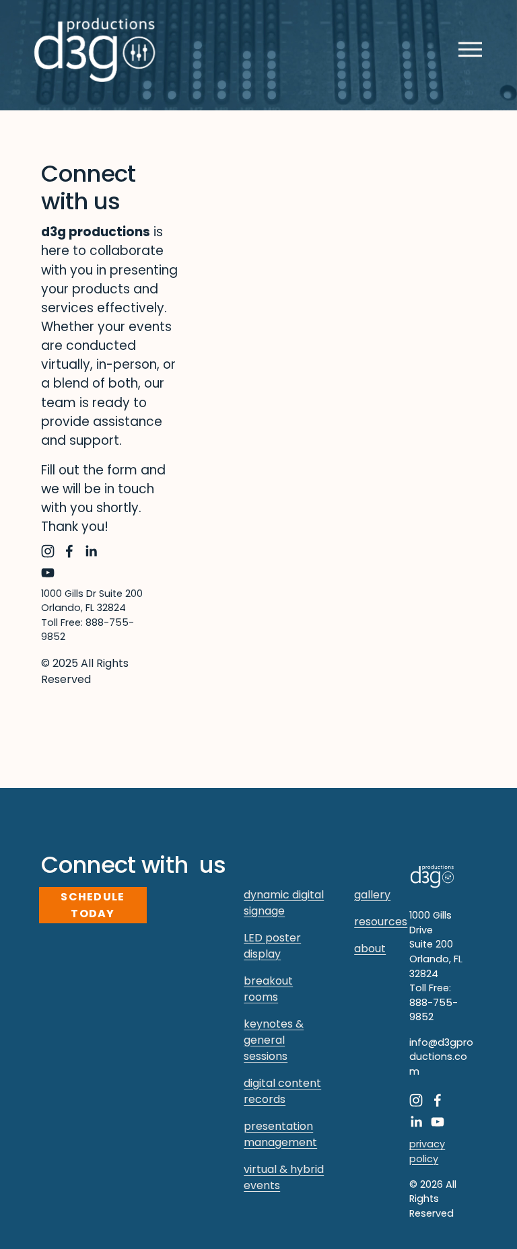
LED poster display (272, 946)
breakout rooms (268, 989)
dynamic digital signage (284, 903)
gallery (372, 894)
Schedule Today (93, 905)
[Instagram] (48, 551)
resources (380, 921)
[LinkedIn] (91, 551)
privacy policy (427, 1151)
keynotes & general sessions (274, 1040)
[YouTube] (48, 572)
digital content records (282, 1091)
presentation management (280, 1134)
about (370, 948)
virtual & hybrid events (284, 1177)
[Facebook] (69, 551)
